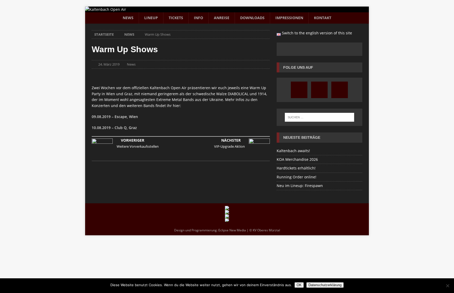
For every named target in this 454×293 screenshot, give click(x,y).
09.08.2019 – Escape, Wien (115, 116)
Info (198, 17)
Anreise (221, 17)
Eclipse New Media (232, 230)
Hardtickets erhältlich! (296, 168)
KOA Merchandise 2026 (297, 159)
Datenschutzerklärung (325, 285)
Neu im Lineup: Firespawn (300, 185)
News (128, 17)
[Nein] (447, 285)
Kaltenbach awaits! (293, 150)
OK (299, 285)
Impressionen (289, 17)
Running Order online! (296, 176)
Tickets (176, 17)
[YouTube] (319, 90)
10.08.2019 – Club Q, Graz (114, 127)
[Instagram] (299, 90)
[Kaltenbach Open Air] (105, 9)
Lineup (151, 17)
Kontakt (322, 17)
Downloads (252, 17)
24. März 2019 (109, 64)
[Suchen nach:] (319, 117)
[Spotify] (339, 90)
